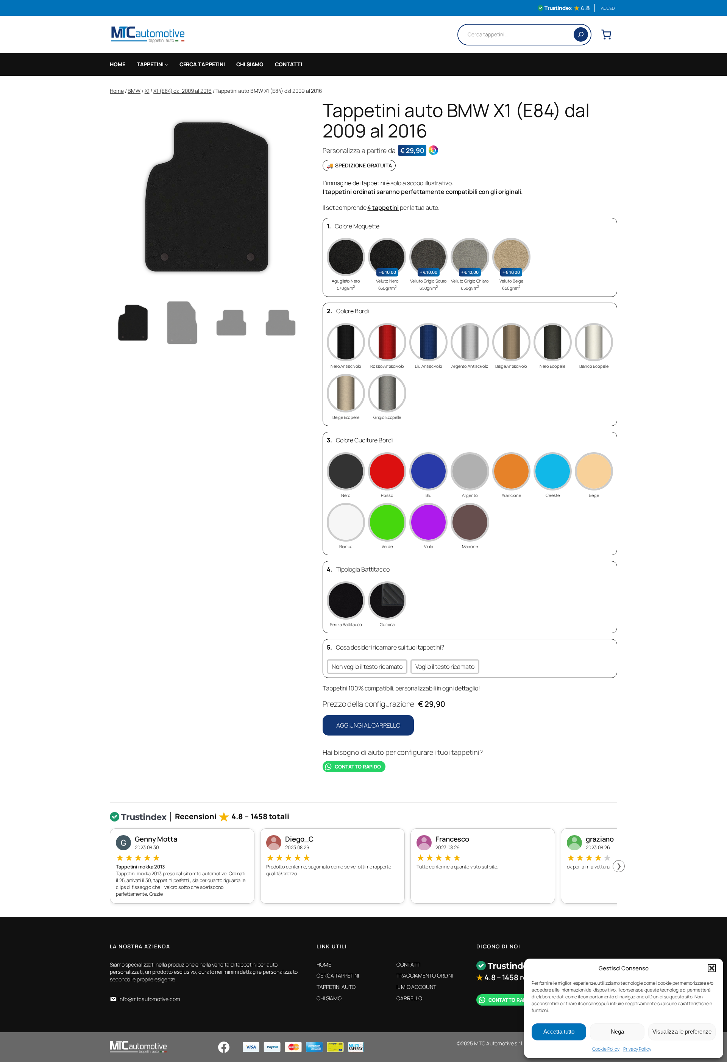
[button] (712, 968)
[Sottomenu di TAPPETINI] (166, 64)
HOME (117, 64)
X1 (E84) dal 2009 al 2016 (182, 90)
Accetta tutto (558, 1031)
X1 (147, 90)
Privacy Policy (637, 1049)
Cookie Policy (605, 1049)
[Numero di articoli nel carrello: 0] (606, 34)
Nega (617, 1031)
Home (117, 90)
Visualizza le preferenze (681, 1031)
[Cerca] (581, 34)
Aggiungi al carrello (368, 725)
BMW (134, 90)
